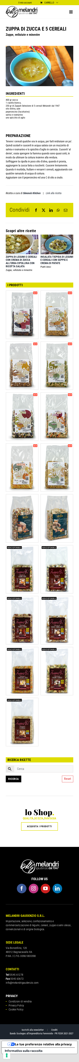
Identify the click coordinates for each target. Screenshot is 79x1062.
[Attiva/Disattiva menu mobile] (71, 12)
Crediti (54, 1029)
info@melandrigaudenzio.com (22, 982)
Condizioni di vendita (20, 1001)
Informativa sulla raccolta (23, 1051)
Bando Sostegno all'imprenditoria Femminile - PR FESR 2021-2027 (41, 1033)
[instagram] (34, 889)
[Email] (65, 210)
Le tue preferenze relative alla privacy (43, 1044)
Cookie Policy (16, 1009)
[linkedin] (57, 889)
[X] (43, 210)
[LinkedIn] (51, 210)
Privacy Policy (16, 1005)
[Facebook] (36, 210)
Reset (67, 779)
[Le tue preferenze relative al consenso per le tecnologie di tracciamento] (6, 1055)
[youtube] (45, 889)
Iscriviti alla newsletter (33, 1029)
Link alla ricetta (54, 193)
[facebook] (22, 889)
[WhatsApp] (58, 210)
